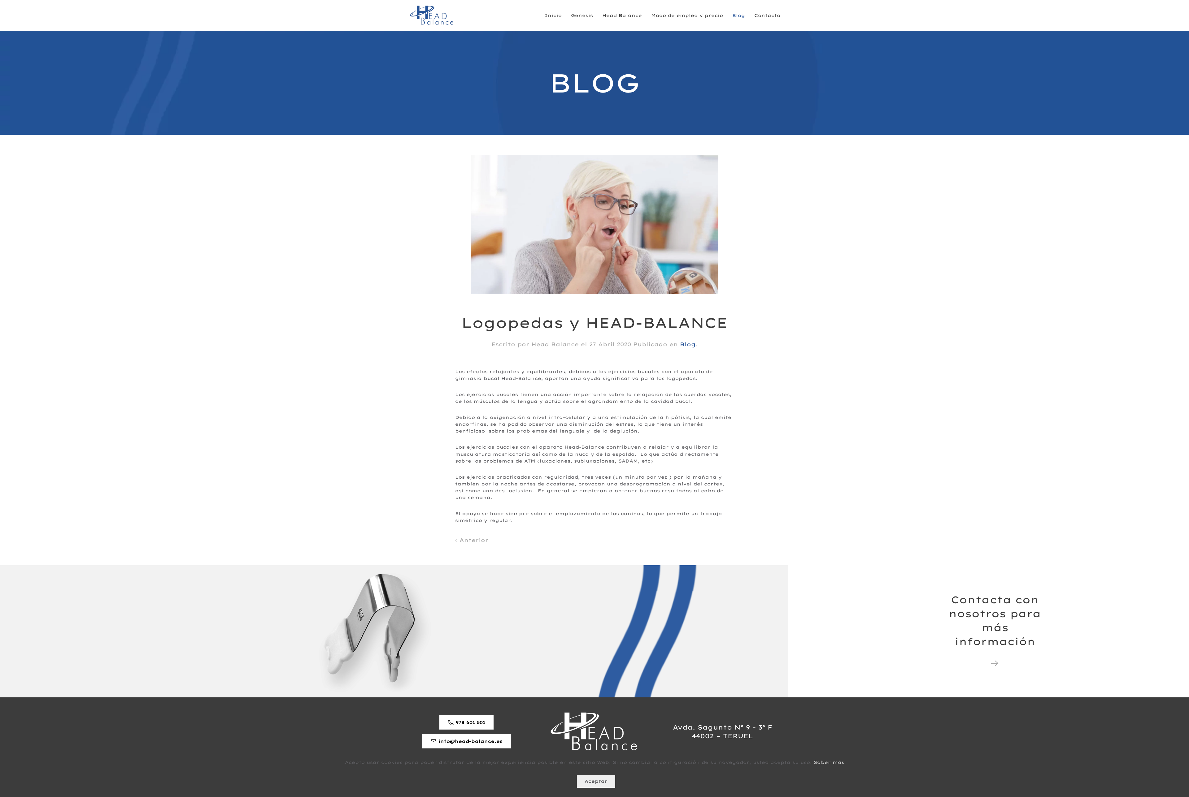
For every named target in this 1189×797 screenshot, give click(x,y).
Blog (738, 15)
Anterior (472, 540)
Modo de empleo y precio (687, 15)
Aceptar (596, 781)
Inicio (553, 15)
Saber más (829, 762)
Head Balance (622, 15)
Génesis (582, 15)
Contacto (767, 15)
